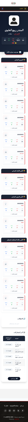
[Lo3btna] (14, 3)
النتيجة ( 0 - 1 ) (8, 350)
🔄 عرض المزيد (14, 378)
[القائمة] (25, 8)
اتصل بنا (6, 405)
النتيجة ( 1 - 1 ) (8, 362)
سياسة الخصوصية (14, 405)
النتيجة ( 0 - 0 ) (8, 344)
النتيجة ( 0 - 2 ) (8, 369)
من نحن (22, 405)
